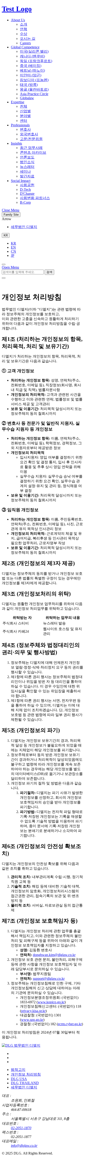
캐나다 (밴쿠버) (32, 56)
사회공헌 (27, 185)
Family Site (11, 214)
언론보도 (27, 157)
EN (13, 247)
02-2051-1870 (21, 1128)
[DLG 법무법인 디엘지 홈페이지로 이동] (21, 1045)
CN (13, 251)
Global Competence (25, 47)
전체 (23, 106)
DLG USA (19, 1079)
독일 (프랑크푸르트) (36, 61)
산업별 (25, 111)
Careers (25, 43)
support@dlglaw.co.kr (49, 978)
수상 (23, 34)
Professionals (20, 125)
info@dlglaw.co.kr (24, 1145)
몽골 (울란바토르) (34, 89)
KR (13, 243)
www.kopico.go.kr (51, 1002)
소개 (23, 24)
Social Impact (20, 181)
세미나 (25, 171)
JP (12, 255)
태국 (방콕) (29, 85)
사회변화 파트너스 (35, 198)
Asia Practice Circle (34, 94)
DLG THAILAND (25, 1083)
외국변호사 (29, 134)
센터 (23, 120)
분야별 (25, 116)
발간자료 (27, 176)
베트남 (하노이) (32, 70)
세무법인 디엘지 (24, 227)
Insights (16, 143)
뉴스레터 (27, 167)
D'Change (27, 194)
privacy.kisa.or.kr (33, 1011)
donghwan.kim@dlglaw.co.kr (54, 955)
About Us (18, 20)
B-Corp (25, 202)
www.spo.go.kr (32, 1020)
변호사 (25, 129)
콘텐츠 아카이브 (33, 152)
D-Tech (25, 189)
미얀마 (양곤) (30, 75)
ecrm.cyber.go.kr (70, 1024)
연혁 (23, 29)
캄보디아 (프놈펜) (34, 80)
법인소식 (27, 162)
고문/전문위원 (31, 139)
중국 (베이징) (30, 66)
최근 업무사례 (31, 148)
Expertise (17, 102)
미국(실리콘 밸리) (34, 51)
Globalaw (27, 98)
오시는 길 (27, 38)
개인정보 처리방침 (26, 1074)
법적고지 (18, 1070)
